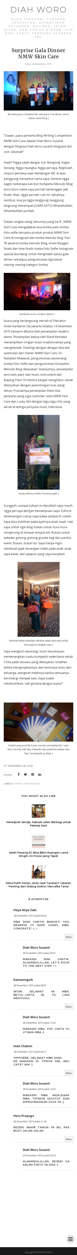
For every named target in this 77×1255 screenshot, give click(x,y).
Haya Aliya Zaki (25, 910)
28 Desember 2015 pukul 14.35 (39, 1089)
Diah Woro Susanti (36, 948)
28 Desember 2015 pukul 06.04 (29, 915)
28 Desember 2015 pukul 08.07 (29, 985)
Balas (69, 937)
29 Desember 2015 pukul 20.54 (39, 1155)
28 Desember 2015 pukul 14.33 (39, 1022)
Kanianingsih (23, 980)
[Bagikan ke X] (26, 774)
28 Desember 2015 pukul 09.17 (29, 1051)
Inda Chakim (22, 1046)
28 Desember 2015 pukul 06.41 (39, 953)
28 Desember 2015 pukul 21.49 (29, 1121)
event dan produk (27, 783)
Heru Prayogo (23, 1116)
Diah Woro (38, 9)
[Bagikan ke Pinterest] (33, 774)
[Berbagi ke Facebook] (18, 774)
